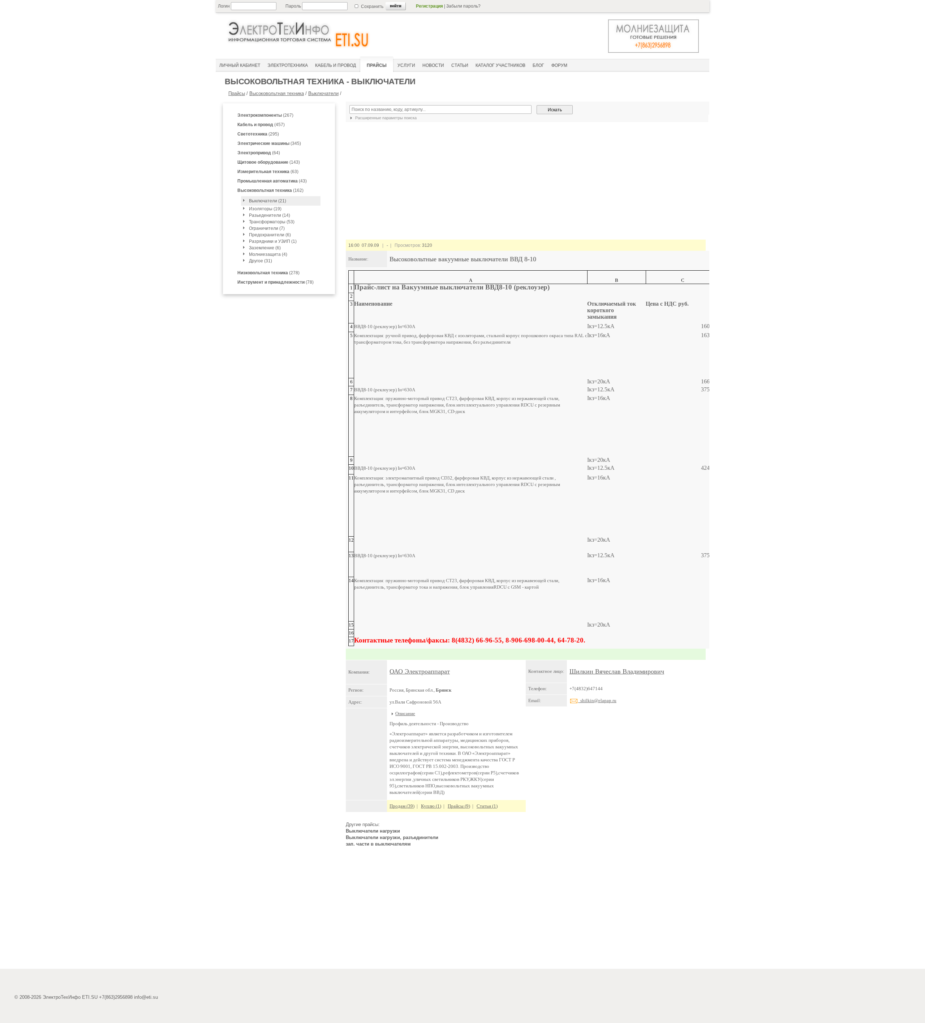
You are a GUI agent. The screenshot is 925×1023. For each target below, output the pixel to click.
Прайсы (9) (459, 806)
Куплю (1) (431, 806)
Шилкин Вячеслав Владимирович (616, 671)
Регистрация (429, 6)
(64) (258, 152)
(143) (268, 162)
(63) (267, 171)
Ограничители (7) (267, 228)
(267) (265, 115)
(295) (258, 134)
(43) (272, 181)
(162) (270, 190)
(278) (268, 272)
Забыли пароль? (463, 6)
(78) (275, 282)
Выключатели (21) (267, 200)
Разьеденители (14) (269, 215)
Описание (405, 713)
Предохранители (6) (270, 234)
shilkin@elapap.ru (597, 700)
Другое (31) (260, 260)
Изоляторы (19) (265, 208)
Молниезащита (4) (268, 254)
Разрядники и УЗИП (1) (273, 241)
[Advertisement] (526, 911)
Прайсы (236, 93)
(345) (269, 143)
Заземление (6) (265, 247)
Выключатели (323, 93)
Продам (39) (402, 806)
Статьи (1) (487, 806)
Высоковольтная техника (276, 93)
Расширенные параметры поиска (385, 118)
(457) (261, 124)
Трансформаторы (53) (271, 221)
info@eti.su (146, 997)
